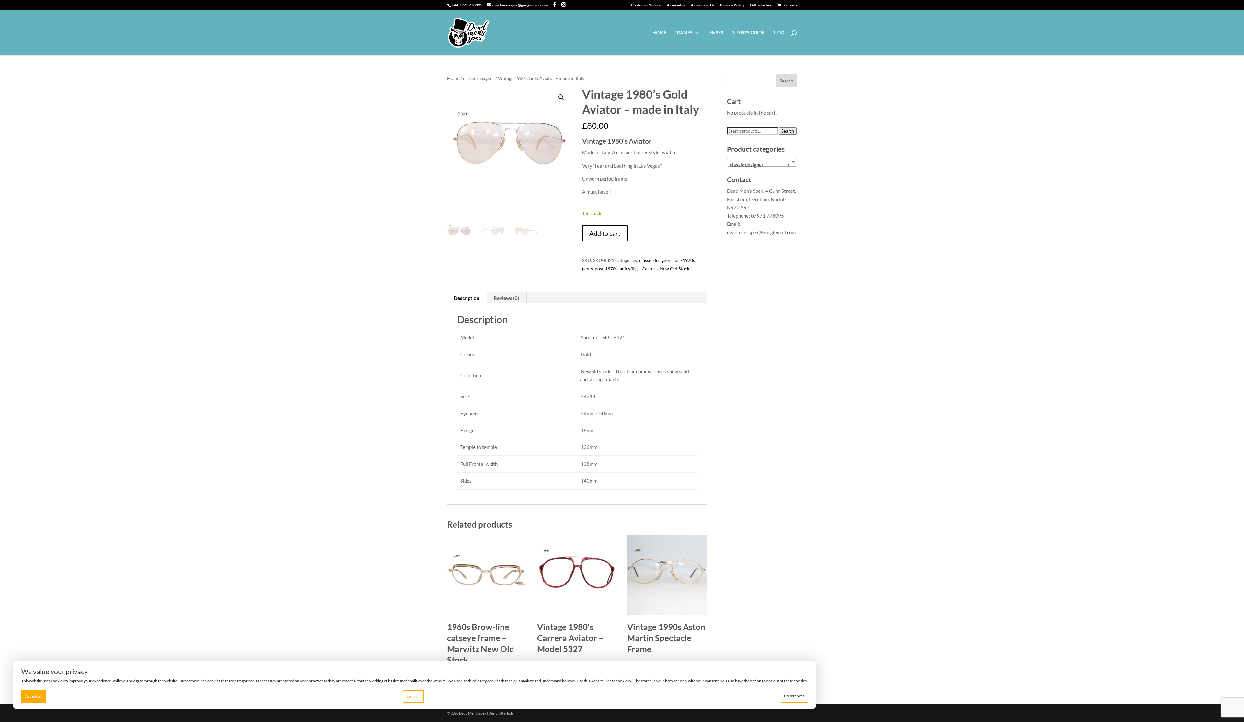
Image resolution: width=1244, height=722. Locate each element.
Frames (683, 32)
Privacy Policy (732, 5)
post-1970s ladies (612, 268)
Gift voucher (761, 5)
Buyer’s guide (747, 32)
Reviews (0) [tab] (506, 298)
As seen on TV (703, 5)
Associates (676, 5)
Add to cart (604, 233)
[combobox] (762, 162)
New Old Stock (674, 268)
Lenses (715, 32)
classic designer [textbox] (760, 165)
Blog (778, 32)
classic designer (478, 78)
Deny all (413, 696)
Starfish (506, 713)
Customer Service (646, 5)
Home (659, 32)
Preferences (794, 696)
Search (787, 131)
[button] (561, 97)
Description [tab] (466, 298)
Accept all (33, 696)
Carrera (650, 268)
